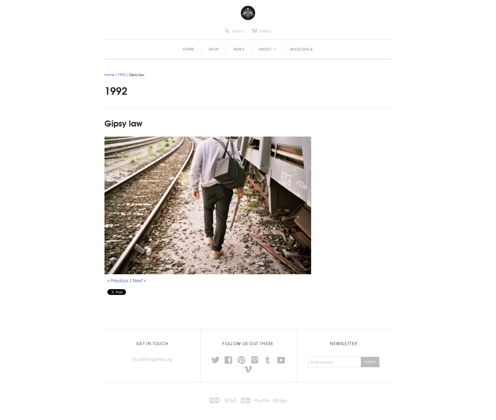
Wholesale (301, 49)
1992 (122, 74)
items (265, 31)
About (267, 49)
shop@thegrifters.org (152, 359)
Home (188, 49)
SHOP (214, 49)
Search (238, 31)
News (238, 49)
